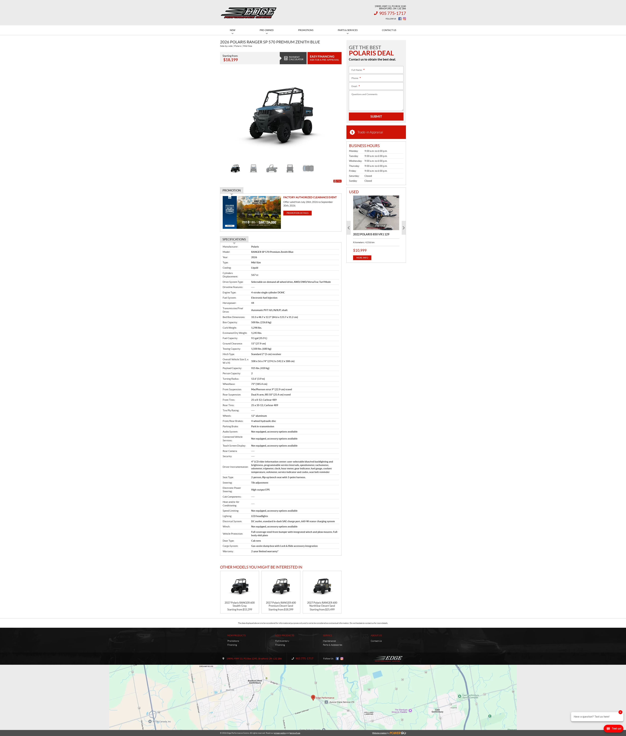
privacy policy (280, 733)
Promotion (232, 190)
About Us (376, 635)
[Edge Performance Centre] (248, 13)
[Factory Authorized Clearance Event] (252, 212)
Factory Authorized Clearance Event (310, 197)
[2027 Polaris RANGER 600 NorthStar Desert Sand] (322, 586)
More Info (362, 258)
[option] (281, 114)
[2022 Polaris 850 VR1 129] (376, 213)
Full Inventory (282, 641)
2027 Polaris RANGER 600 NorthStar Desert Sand (322, 604)
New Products (236, 635)
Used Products (284, 635)
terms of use (295, 733)
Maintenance (329, 641)
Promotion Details (297, 213)
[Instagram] (404, 18)
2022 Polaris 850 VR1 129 (371, 234)
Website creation (379, 733)
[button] (227, 115)
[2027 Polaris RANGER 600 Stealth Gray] (239, 586)
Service (327, 635)
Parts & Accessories (332, 645)
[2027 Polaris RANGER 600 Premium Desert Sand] (281, 586)
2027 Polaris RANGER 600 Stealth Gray (240, 604)
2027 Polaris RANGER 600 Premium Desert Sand (281, 604)
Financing (232, 645)
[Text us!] (613, 729)
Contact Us (376, 641)
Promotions (233, 641)
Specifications (234, 239)
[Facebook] (399, 18)
